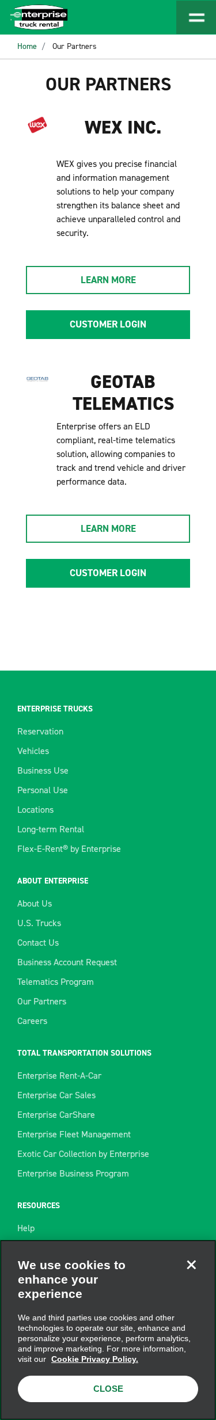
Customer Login (108, 324)
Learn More (108, 279)
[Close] (191, 1264)
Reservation (40, 731)
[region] (108, 1330)
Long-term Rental (50, 829)
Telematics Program (55, 982)
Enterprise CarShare (56, 1115)
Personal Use (42, 790)
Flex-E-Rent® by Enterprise (69, 849)
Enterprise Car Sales (56, 1095)
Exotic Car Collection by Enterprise (83, 1154)
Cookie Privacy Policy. (94, 1359)
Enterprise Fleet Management (74, 1134)
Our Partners (74, 46)
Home (27, 46)
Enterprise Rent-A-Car (59, 1075)
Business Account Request (67, 962)
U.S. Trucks (39, 923)
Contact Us (38, 942)
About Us (34, 903)
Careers (32, 1021)
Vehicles (33, 751)
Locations (35, 810)
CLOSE (108, 1389)
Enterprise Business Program (73, 1173)
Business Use (43, 770)
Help (26, 1228)
